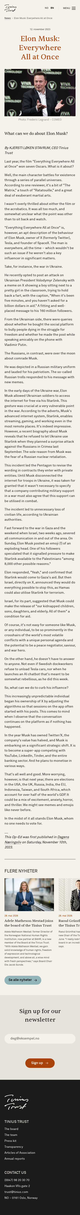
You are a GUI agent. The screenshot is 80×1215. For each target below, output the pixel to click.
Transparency (13, 1146)
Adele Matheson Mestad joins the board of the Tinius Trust (28, 923)
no (46, 8)
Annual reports (14, 1158)
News (7, 18)
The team (10, 1134)
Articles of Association (19, 1152)
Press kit (10, 1140)
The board (11, 1129)
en (52, 8)
